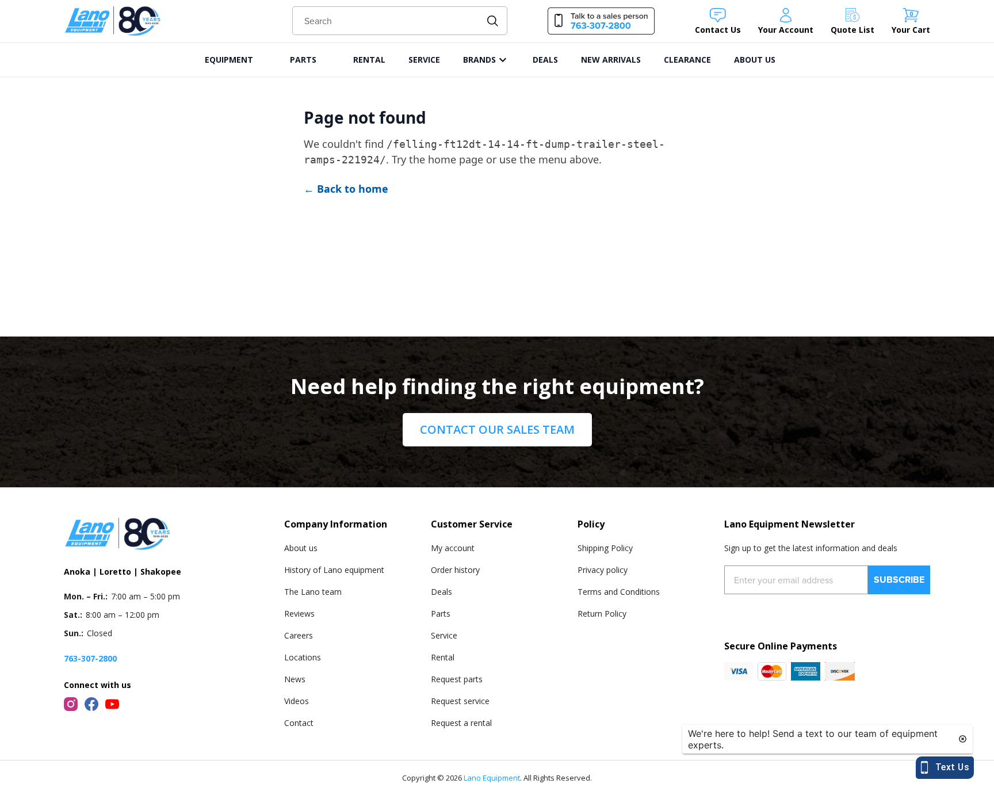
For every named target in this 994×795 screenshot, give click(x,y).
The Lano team (313, 591)
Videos (296, 700)
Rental (442, 657)
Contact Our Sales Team (497, 429)
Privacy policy (603, 569)
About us (301, 547)
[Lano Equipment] (113, 21)
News (294, 679)
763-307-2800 (90, 658)
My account (453, 547)
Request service (460, 700)
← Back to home (346, 189)
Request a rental (461, 722)
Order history (455, 569)
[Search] (492, 21)
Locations (302, 657)
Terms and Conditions (619, 591)
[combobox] (400, 20)
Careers (298, 635)
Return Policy (602, 613)
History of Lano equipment (334, 569)
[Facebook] (91, 704)
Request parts (457, 679)
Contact (299, 722)
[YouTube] (112, 704)
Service (444, 635)
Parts (440, 613)
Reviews (299, 613)
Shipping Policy (605, 547)
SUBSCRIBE (899, 579)
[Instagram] (71, 704)
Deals (441, 591)
